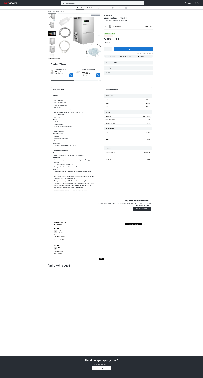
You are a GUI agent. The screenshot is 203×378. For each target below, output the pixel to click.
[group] (52, 17)
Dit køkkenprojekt (109, 8)
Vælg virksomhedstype (93, 8)
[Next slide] (99, 35)
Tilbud (120, 8)
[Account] (195, 3)
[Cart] (198, 3)
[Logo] (10, 3)
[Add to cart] (71, 75)
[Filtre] (144, 224)
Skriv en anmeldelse (133, 224)
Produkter (80, 8)
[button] (100, 80)
